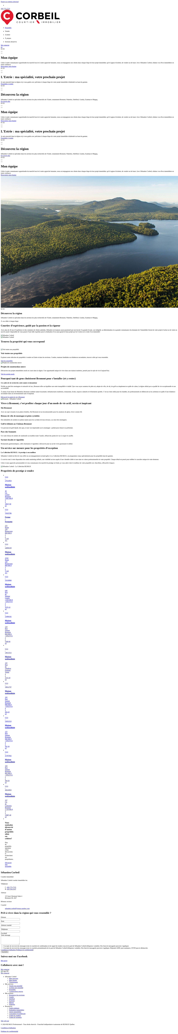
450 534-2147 (11, 889)
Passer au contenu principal (10, 2)
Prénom (3, 917)
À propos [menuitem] (8, 38)
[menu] (91, 31)
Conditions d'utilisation (8, 950)
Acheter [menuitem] (7, 35)
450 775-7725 (5, 9)
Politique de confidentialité (24, 950)
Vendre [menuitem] (7, 31)
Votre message (5, 935)
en (1, 47)
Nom (2, 921)
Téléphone (4, 929)
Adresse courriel (6, 925)
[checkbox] (89, 946)
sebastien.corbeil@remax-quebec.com (17, 908)
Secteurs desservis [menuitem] (11, 42)
